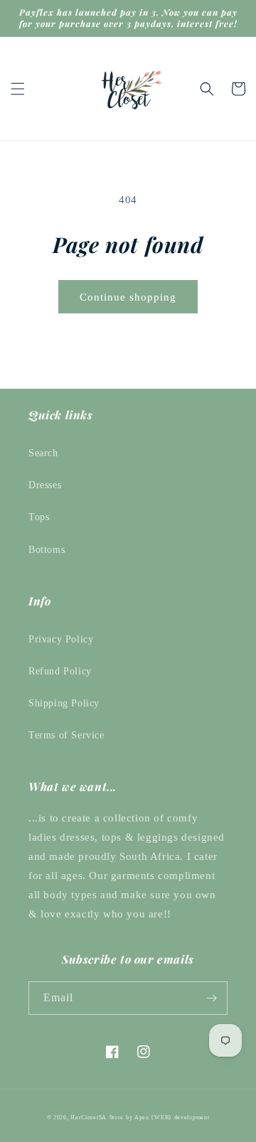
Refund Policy (60, 671)
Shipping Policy (64, 703)
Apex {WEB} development (171, 1117)
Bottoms (46, 549)
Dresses (44, 485)
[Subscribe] (211, 998)
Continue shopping (128, 297)
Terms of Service (66, 735)
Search (43, 453)
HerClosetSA (88, 1117)
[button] (17, 88)
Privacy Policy (60, 639)
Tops (38, 517)
